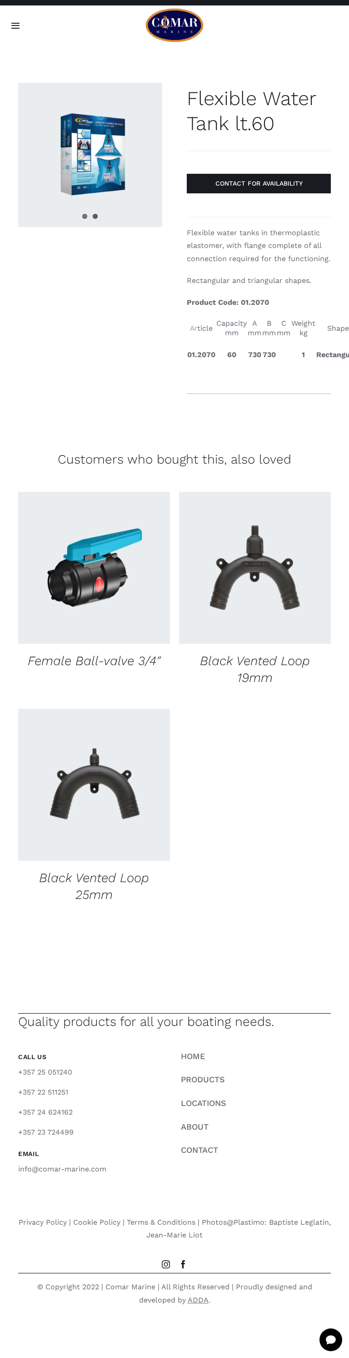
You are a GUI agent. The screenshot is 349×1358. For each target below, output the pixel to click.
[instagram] (166, 1264)
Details (44, 573)
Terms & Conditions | (164, 1222)
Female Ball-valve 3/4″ (94, 660)
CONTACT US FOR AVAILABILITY (87, 564)
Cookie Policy (96, 1222)
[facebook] (183, 1264)
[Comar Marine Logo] (174, 11)
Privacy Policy (43, 1222)
